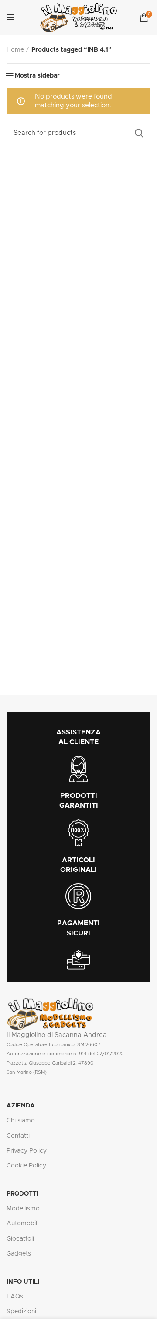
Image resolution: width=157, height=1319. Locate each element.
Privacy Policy (27, 1151)
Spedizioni (21, 1311)
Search (139, 133)
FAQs (15, 1297)
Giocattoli (20, 1239)
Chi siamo (21, 1121)
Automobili (22, 1223)
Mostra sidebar (37, 76)
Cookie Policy (26, 1166)
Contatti (18, 1136)
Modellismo (23, 1209)
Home (15, 50)
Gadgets (19, 1254)
